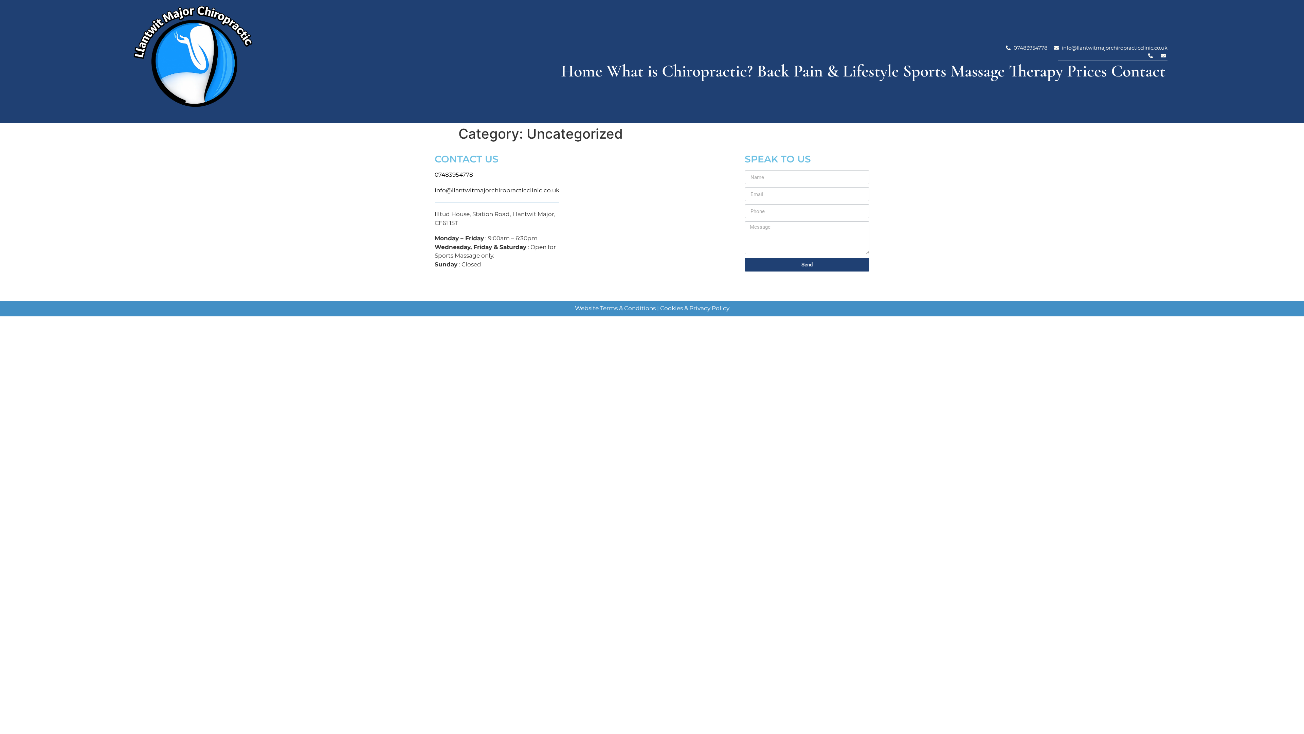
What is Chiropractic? (679, 71)
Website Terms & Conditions (615, 308)
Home (581, 71)
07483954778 (454, 174)
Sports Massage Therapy (983, 71)
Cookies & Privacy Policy (694, 308)
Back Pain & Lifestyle (828, 71)
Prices (1087, 71)
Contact (1138, 71)
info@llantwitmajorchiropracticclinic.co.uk (497, 190)
